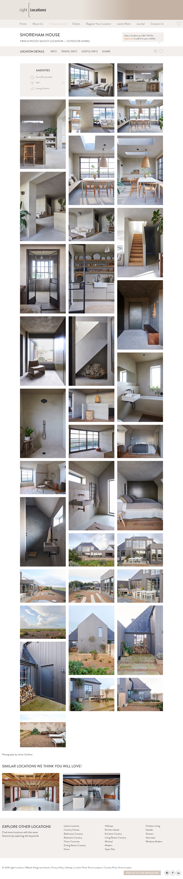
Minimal (109, 841)
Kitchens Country (113, 834)
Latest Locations (71, 826)
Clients (76, 24)
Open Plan (110, 849)
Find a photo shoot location (41, 41)
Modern (108, 845)
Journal (141, 24)
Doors (67, 849)
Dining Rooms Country (75, 845)
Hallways (109, 826)
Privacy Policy (57, 867)
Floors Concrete (71, 841)
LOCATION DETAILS (32, 51)
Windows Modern (154, 841)
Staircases (150, 837)
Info (54, 51)
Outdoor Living (78, 41)
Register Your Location (98, 24)
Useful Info (89, 51)
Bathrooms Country (73, 834)
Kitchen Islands (112, 830)
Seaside (149, 830)
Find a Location (57, 24)
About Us (37, 24)
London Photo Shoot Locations (88, 867)
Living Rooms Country (115, 837)
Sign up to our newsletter (142, 873)
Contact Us (157, 24)
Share (106, 51)
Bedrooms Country (73, 837)
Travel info (69, 51)
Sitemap (69, 867)
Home (22, 24)
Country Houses (71, 830)
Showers (150, 834)
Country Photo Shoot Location (118, 867)
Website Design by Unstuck (37, 867)
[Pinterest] (155, 51)
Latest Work (124, 24)
